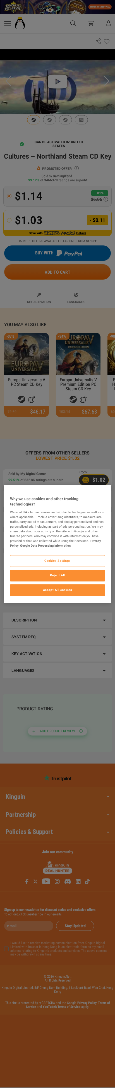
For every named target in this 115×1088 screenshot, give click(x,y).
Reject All (57, 575)
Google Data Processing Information (45, 546)
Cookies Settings (57, 561)
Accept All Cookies (57, 590)
